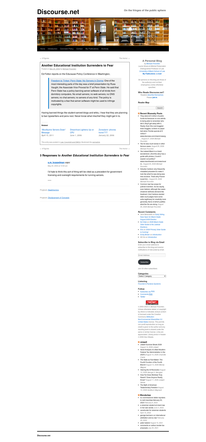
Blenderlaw (145, 395)
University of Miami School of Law (152, 71)
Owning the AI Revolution (150, 369)
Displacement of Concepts (58, 197)
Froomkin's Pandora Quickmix (149, 284)
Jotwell (143, 342)
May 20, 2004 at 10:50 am (58, 166)
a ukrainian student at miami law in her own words (152, 406)
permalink (96, 142)
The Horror (124, 58)
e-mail (159, 73)
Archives (104, 48)
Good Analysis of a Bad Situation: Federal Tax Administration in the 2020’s (153, 352)
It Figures (44, 58)
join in (154, 97)
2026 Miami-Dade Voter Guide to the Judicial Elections (151, 224)
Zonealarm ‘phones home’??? (107, 131)
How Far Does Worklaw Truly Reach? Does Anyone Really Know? (151, 377)
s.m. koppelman (56, 162)
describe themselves (155, 95)
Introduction (52, 48)
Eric (141, 229)
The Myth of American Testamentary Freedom (149, 386)
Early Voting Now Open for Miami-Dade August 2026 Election (152, 217)
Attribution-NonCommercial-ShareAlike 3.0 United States (150, 319)
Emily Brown (145, 234)
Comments (146, 294)
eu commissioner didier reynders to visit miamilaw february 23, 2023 (152, 400)
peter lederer (145, 423)
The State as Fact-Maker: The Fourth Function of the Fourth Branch (151, 362)
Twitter (142, 296)
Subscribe (144, 262)
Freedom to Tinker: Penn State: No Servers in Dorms (77, 80)
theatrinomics (53, 190)
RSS (153, 291)
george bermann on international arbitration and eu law (152, 416)
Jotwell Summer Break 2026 (151, 344)
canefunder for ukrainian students (153, 410)
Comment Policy (67, 48)
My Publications (92, 48)
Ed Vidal (143, 222)
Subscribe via (145, 291)
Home (42, 48)
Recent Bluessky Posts (151, 113)
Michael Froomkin (69, 69)
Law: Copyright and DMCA (70, 142)
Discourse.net (58, 11)
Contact (79, 48)
